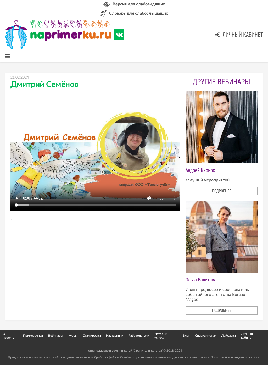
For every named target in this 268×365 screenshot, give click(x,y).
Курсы (72, 335)
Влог (186, 335)
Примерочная (33, 335)
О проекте (8, 335)
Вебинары (55, 335)
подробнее (221, 191)
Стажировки (92, 335)
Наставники (114, 335)
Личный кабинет (242, 34)
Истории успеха (160, 335)
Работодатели (139, 335)
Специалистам (205, 335)
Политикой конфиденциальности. (235, 357)
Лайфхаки (228, 335)
